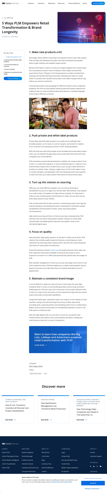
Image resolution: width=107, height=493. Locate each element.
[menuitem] (10, 452)
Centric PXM (6, 468)
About (85, 3)
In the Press (45, 456)
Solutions (31, 3)
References (51, 3)
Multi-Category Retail (35, 366)
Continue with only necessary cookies (93, 478)
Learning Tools (46, 464)
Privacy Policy (55, 482)
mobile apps (54, 250)
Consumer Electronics (28, 471)
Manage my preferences (92, 488)
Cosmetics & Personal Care (30, 468)
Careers (44, 471)
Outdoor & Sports (27, 460)
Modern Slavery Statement (69, 468)
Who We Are (45, 452)
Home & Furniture (27, 464)
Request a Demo (98, 3)
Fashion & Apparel (27, 452)
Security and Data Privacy (69, 460)
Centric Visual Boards (8, 464)
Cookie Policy (67, 482)
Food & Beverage (27, 456)
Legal (63, 452)
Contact (92, 452)
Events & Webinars (74, 3)
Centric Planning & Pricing (10, 456)
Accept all (93, 483)
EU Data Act (65, 471)
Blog (43, 460)
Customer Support (96, 456)
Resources (61, 3)
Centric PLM (6, 452)
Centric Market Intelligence (10, 460)
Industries (41, 3)
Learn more (39, 345)
